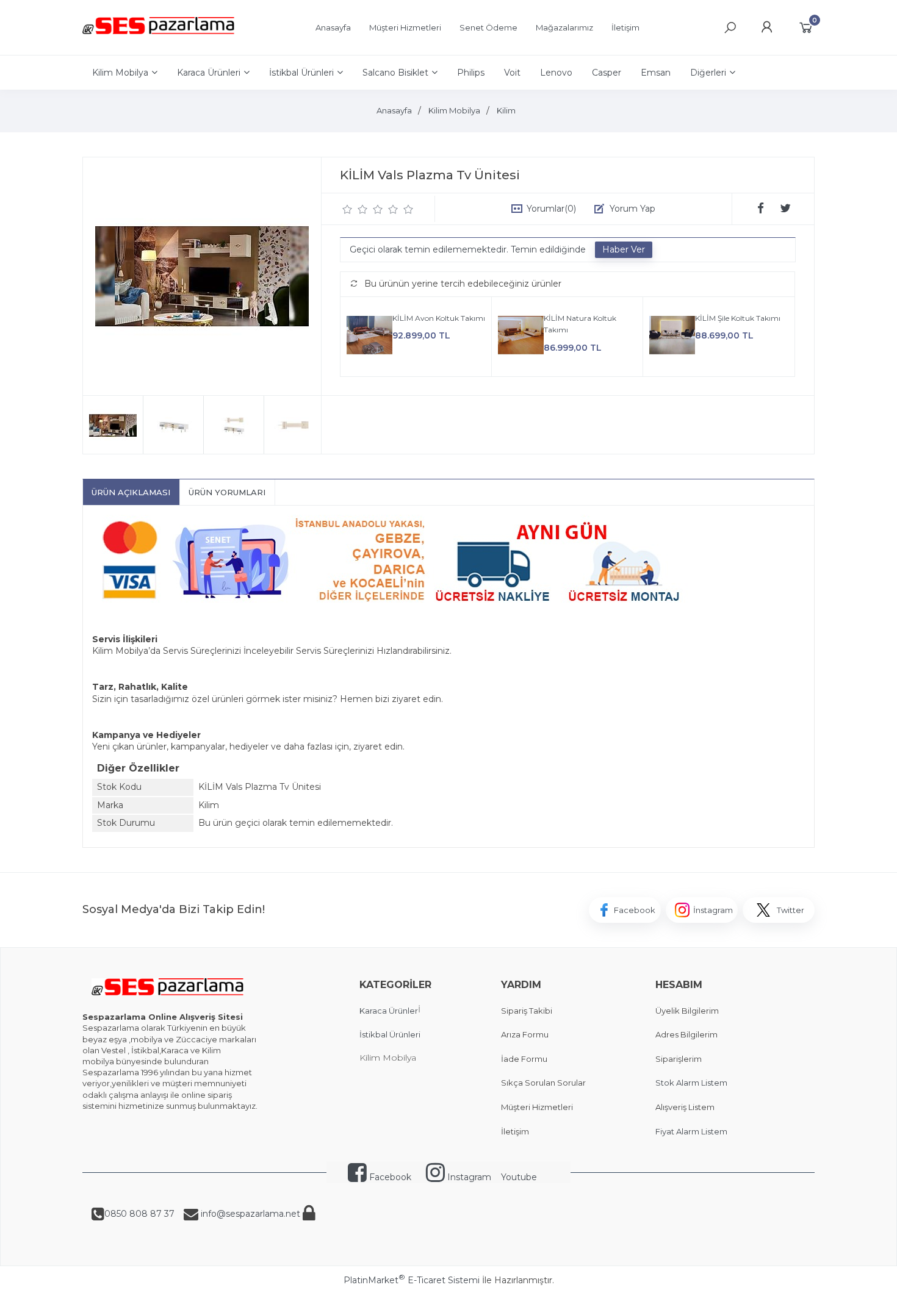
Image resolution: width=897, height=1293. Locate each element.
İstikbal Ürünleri (389, 1034)
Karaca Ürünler (388, 1010)
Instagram (468, 1177)
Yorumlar (551, 208)
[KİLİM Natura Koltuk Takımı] (521, 337)
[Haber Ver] (623, 250)
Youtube (519, 1177)
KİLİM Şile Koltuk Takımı (737, 318)
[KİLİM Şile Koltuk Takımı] (672, 337)
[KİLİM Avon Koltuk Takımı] (369, 337)
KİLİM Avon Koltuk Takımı (438, 318)
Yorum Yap (632, 208)
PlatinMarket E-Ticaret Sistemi (412, 1280)
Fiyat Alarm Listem (691, 1131)
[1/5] (347, 209)
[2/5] (355, 209)
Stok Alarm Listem (691, 1082)
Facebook (389, 1177)
